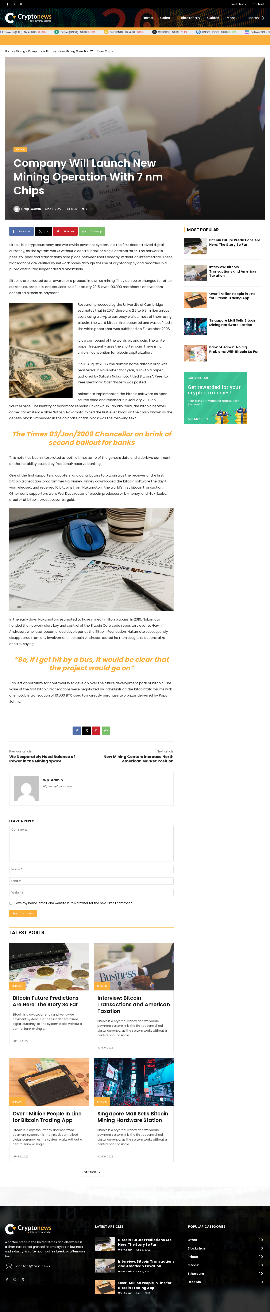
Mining (20, 51)
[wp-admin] (17, 209)
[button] (256, 17)
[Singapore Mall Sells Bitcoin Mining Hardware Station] (134, 1082)
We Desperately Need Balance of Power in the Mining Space (42, 759)
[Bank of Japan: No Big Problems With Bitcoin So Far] (195, 353)
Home (9, 51)
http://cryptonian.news (57, 786)
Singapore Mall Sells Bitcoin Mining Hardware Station (132, 1117)
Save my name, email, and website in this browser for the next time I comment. (73, 903)
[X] (21, 4)
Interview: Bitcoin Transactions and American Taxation (133, 1004)
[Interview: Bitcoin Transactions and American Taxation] (134, 966)
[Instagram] (14, 4)
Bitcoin (17, 986)
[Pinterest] (96, 731)
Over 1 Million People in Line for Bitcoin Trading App (47, 1117)
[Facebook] (7, 4)
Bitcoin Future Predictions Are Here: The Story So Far (45, 1001)
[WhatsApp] (106, 731)
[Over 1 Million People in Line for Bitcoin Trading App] (49, 1082)
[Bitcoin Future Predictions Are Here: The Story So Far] (49, 966)
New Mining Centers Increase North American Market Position (139, 759)
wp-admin (32, 209)
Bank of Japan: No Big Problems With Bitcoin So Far (234, 349)
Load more (89, 1172)
